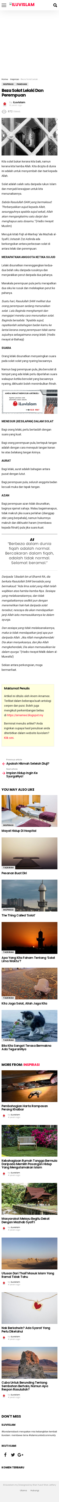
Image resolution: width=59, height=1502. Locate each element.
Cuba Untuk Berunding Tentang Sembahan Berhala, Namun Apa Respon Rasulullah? (25, 1386)
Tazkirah (8, 867)
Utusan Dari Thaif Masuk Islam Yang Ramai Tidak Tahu (28, 1275)
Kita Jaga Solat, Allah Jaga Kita (24, 1003)
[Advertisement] (29, 42)
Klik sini (9, 737)
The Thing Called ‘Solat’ (18, 915)
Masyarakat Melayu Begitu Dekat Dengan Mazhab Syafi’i (26, 1220)
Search (55, 5)
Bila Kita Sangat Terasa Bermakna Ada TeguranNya (26, 1047)
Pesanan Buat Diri (14, 873)
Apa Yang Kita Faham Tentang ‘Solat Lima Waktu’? (28, 959)
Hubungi (35, 1490)
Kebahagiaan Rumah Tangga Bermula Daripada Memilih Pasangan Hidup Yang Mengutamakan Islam (29, 1164)
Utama (23, 1490)
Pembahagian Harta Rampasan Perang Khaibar (25, 1108)
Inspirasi (8, 825)
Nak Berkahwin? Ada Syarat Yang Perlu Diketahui (26, 1329)
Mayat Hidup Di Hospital (19, 831)
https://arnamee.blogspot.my (25, 715)
